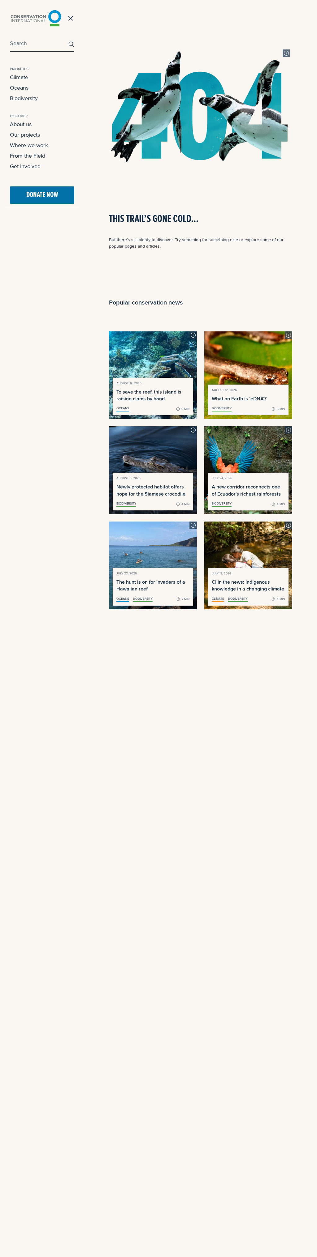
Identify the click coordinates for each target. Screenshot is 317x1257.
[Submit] (69, 44)
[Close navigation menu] (70, 18)
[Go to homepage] (36, 18)
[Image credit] (286, 53)
